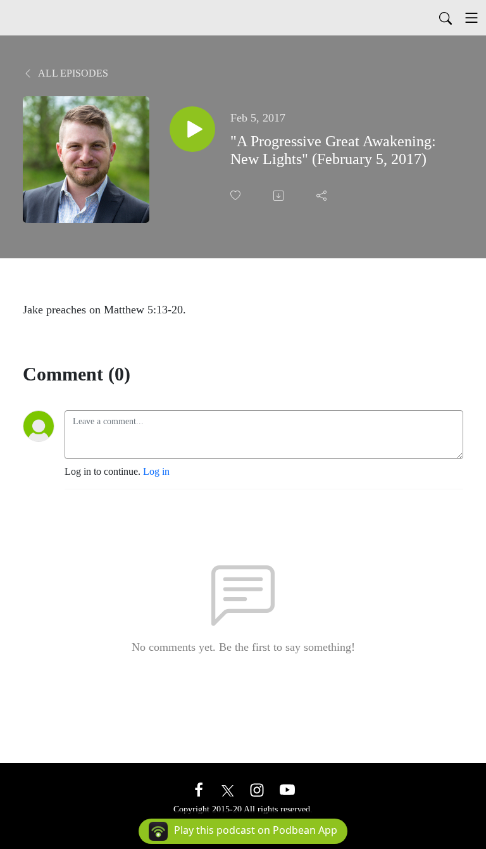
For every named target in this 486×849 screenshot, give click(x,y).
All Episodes (72, 73)
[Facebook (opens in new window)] (198, 789)
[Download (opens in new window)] (279, 195)
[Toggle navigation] (471, 18)
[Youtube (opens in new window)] (287, 789)
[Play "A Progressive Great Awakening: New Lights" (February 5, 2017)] (192, 129)
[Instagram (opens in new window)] (257, 789)
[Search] (445, 17)
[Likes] (236, 195)
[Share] (322, 195)
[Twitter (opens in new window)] (227, 789)
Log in (156, 471)
